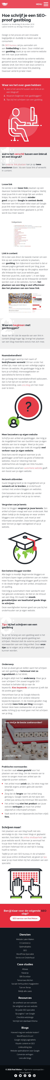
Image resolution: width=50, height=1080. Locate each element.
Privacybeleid (25, 1072)
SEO (25, 950)
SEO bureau (11, 45)
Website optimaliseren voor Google (25, 1050)
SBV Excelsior (25, 976)
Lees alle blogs (25, 1058)
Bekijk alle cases (25, 991)
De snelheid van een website (25, 1002)
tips (45, 857)
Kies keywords (19, 687)
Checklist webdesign (25, 1017)
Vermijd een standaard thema (25, 1021)
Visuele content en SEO (25, 1043)
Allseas (25, 969)
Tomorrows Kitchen (25, 980)
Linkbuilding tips (25, 1047)
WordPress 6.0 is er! (25, 1036)
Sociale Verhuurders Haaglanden (25, 984)
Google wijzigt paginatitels (25, 1040)
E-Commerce (25, 943)
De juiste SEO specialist (25, 1010)
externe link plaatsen (16, 164)
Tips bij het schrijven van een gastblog (24, 99)
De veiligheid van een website (25, 1006)
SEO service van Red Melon (25, 918)
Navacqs (25, 973)
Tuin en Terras (25, 987)
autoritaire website (33, 468)
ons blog (26, 385)
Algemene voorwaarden (33, 1069)
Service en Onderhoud (25, 957)
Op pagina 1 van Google (25, 1013)
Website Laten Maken (25, 939)
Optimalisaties (25, 946)
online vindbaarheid (32, 837)
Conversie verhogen (25, 1054)
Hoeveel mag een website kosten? (25, 1032)
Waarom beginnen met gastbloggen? (24, 95)
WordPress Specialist (25, 954)
